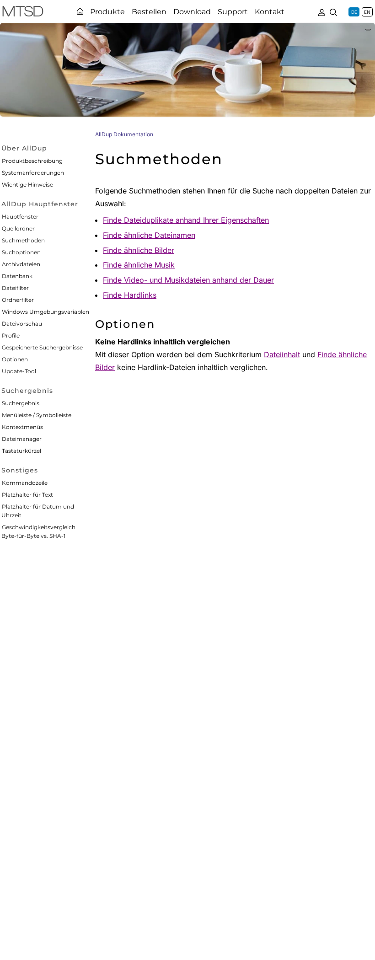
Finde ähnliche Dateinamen (149, 235)
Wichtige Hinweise (27, 184)
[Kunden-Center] (321, 11)
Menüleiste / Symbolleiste (36, 415)
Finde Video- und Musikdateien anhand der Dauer (188, 279)
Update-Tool (19, 371)
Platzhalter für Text (27, 494)
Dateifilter (15, 287)
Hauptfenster (20, 216)
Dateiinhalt (282, 354)
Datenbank (17, 276)
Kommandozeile (25, 482)
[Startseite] (80, 11)
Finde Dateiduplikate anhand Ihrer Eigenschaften (186, 220)
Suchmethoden (23, 240)
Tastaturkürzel (21, 450)
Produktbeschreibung (32, 160)
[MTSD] (22, 13)
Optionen (15, 359)
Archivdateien (21, 264)
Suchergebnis (20, 403)
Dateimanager (22, 438)
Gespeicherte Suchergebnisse (42, 347)
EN (367, 12)
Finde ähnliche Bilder (138, 250)
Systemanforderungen (33, 172)
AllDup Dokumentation (124, 134)
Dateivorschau (22, 323)
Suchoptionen (21, 252)
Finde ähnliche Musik (139, 264)
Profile (11, 335)
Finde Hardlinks (129, 295)
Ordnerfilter (18, 299)
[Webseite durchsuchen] (333, 11)
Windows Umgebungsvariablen (45, 311)
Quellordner (18, 228)
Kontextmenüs (22, 427)
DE (354, 12)
